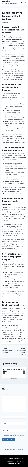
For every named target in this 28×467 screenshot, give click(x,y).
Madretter (5, 22)
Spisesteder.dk (19, 461)
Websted (5, 430)
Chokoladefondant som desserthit (7, 350)
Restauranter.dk (18, 458)
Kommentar (5, 394)
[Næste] (24, 372)
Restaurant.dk (9, 458)
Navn (5, 417)
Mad (3, 10)
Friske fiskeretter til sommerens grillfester (21, 351)
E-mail (5, 423)
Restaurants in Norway (14, 463)
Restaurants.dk (9, 461)
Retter (13, 10)
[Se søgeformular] (22, 3)
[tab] (11, 378)
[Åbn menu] (25, 3)
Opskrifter (8, 10)
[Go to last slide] (4, 372)
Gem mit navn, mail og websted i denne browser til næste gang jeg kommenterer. (14, 434)
